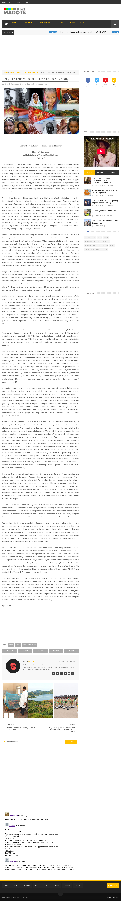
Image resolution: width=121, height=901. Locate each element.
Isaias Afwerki (89, 249)
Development (47, 24)
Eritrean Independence (92, 245)
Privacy (108, 897)
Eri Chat (77, 885)
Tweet (11, 651)
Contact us (113, 885)
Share (26, 651)
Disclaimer (115, 897)
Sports (104, 249)
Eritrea (12, 72)
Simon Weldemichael (31, 72)
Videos (62, 24)
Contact (27, 2)
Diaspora (27, 885)
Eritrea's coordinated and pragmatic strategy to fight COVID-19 (68, 32)
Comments (101, 172)
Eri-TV (83, 24)
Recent (89, 172)
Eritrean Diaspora (103, 241)
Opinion (30, 24)
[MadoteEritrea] (53, 673)
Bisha (94, 237)
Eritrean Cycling (90, 241)
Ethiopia (105, 245)
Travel (37, 885)
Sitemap (19, 2)
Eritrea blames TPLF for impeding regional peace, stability (105, 202)
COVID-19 (37, 32)
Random (113, 172)
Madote (20, 897)
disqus (71, 742)
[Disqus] (40, 777)
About (11, 2)
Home (4, 2)
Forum (72, 24)
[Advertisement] (60, 53)
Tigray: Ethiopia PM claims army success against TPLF (104, 192)
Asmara (87, 237)
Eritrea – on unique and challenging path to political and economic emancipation (104, 180)
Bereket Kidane (102, 32)
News (17, 24)
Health (112, 245)
